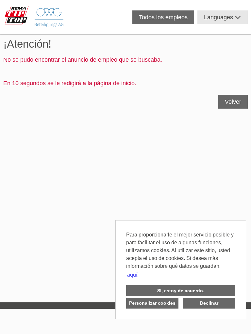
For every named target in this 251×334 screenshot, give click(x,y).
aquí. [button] (133, 275)
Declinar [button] (209, 303)
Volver (233, 102)
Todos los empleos (163, 17)
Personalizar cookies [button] (152, 303)
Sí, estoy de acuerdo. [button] (180, 290)
